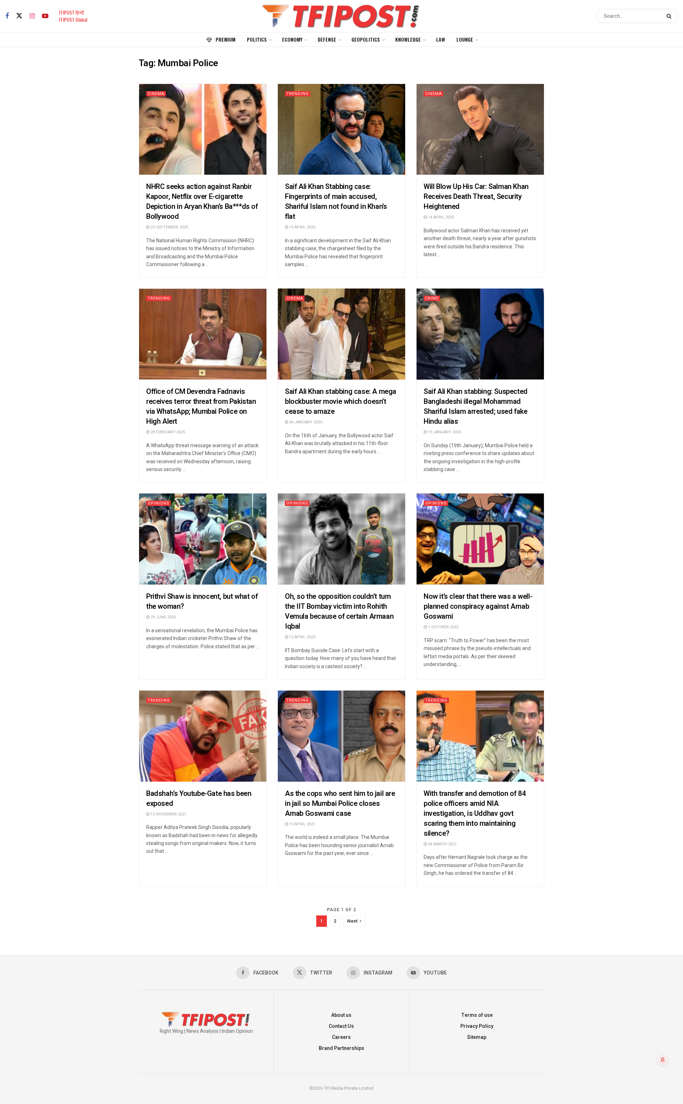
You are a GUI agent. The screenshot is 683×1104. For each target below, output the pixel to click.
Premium (225, 39)
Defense (327, 39)
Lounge (464, 39)
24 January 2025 (305, 422)
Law (440, 39)
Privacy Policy (476, 1026)
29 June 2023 (162, 617)
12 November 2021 (167, 814)
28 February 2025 (167, 432)
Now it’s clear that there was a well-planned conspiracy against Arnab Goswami (478, 606)
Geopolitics (365, 39)
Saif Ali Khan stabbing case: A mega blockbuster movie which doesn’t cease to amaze (340, 401)
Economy (292, 39)
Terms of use (477, 1015)
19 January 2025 (444, 432)
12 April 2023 (301, 637)
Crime (432, 298)
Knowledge (408, 39)
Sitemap (476, 1037)
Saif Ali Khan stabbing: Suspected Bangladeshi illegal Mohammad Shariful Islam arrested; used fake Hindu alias (476, 406)
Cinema (156, 93)
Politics (257, 39)
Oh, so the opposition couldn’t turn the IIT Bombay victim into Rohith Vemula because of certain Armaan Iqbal (339, 611)
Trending (297, 93)
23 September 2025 (168, 227)
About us (341, 1015)
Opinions (158, 503)
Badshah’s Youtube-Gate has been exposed (199, 798)
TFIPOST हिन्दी (71, 12)
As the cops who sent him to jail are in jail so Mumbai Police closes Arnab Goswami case (340, 803)
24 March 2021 (442, 844)
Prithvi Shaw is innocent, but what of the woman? (202, 601)
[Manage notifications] (662, 1060)
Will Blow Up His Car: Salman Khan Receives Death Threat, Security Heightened (476, 196)
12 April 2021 (301, 824)
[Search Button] (670, 16)
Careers (341, 1037)
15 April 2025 (301, 227)
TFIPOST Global (72, 19)
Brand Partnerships (341, 1048)
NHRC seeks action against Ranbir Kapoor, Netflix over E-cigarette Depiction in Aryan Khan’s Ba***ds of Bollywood (202, 201)
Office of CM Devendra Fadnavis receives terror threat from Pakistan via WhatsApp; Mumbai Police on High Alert (201, 406)
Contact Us (341, 1026)
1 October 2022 (443, 627)
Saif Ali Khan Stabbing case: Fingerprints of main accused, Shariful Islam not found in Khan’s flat (336, 201)
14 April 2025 (440, 217)
